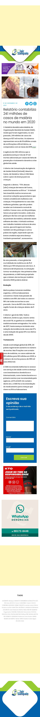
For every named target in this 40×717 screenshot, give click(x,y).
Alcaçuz (11, 601)
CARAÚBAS (22, 603)
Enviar (24, 458)
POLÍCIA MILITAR (16, 614)
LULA (11, 610)
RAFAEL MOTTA (33, 614)
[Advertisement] (20, 25)
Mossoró (16, 610)
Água (34, 619)
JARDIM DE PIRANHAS (31, 607)
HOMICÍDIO (14, 607)
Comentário (11, 417)
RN (4, 616)
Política (23, 614)
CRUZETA (22, 605)
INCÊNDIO (22, 607)
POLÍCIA (33, 612)
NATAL (21, 610)
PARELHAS (20, 612)
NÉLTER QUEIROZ (32, 610)
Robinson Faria (23, 616)
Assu (8, 603)
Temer (17, 619)
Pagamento (7, 612)
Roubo (30, 616)
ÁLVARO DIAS (20, 621)
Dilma (36, 605)
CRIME (17, 605)
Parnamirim (27, 612)
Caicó (17, 603)
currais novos (29, 605)
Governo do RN (6, 607)
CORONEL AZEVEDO (8, 605)
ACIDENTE (5, 601)
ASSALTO (17, 601)
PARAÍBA (14, 612)
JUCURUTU (6, 610)
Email (8, 447)
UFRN (21, 619)
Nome (8, 437)
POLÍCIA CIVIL (6, 614)
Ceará (29, 603)
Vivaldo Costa (27, 619)
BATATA (12, 603)
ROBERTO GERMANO (12, 616)
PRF (27, 614)
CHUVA (33, 603)
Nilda (25, 610)
